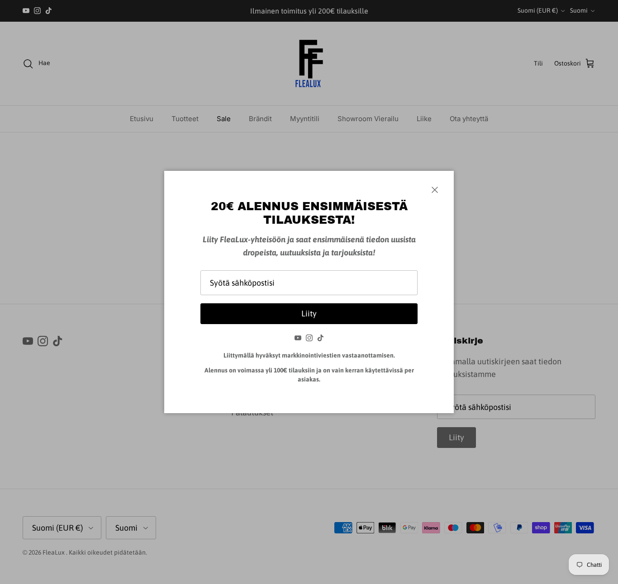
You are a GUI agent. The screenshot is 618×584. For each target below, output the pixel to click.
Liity (309, 313)
